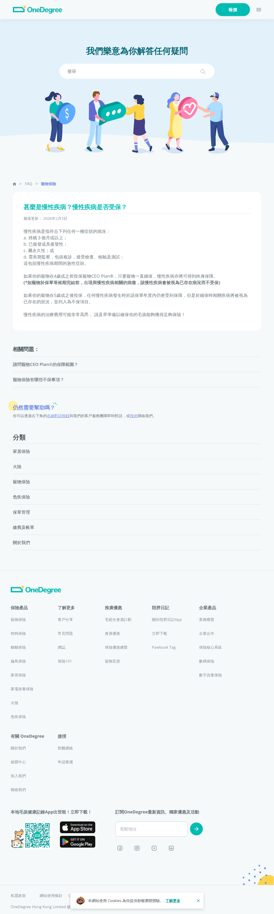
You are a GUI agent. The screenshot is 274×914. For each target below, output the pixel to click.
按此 (134, 415)
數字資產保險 (210, 675)
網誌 (61, 647)
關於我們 (18, 748)
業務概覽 (206, 619)
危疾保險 (18, 716)
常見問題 (65, 633)
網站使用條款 (51, 895)
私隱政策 (18, 895)
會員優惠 (112, 633)
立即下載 (159, 633)
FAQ (28, 183)
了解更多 (172, 900)
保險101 (65, 661)
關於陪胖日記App (167, 619)
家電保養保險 (22, 689)
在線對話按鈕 (58, 416)
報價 (233, 10)
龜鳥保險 (18, 661)
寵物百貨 (112, 661)
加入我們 (18, 776)
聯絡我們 (18, 789)
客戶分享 (65, 619)
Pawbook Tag (164, 647)
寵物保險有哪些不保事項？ (38, 379)
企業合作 (206, 633)
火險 (14, 702)
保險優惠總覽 (116, 647)
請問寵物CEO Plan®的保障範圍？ (46, 364)
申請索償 (65, 762)
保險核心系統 (210, 647)
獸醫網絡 (65, 748)
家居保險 (18, 675)
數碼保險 (206, 661)
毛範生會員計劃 (118, 619)
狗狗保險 (18, 633)
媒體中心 (18, 762)
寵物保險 (48, 183)
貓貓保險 (18, 647)
